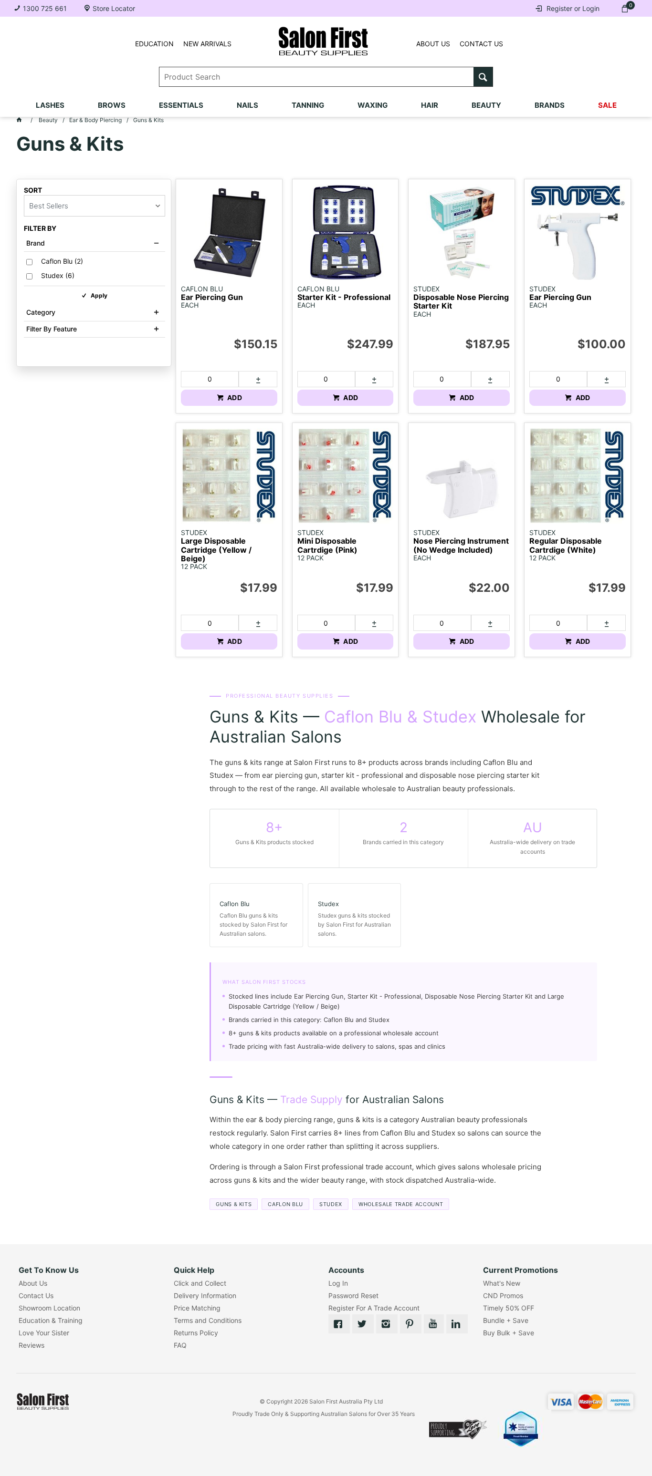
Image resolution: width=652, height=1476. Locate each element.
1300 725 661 (45, 8)
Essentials (181, 105)
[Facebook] (339, 1323)
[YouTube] (434, 1323)
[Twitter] (363, 1323)
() (62, 261)
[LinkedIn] (457, 1323)
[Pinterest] (410, 1323)
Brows (112, 105)
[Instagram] (387, 1323)
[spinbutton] (209, 379)
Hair (429, 105)
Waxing (373, 105)
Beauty (486, 105)
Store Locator (114, 8)
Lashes (50, 105)
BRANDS (550, 105)
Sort (33, 190)
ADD (234, 397)
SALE (607, 105)
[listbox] (94, 206)
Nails (247, 105)
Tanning (308, 105)
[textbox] (316, 77)
